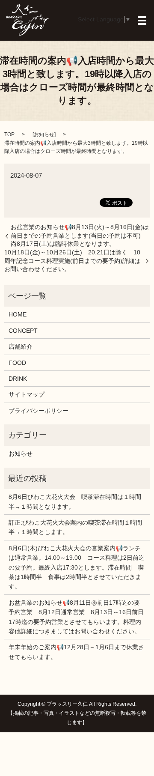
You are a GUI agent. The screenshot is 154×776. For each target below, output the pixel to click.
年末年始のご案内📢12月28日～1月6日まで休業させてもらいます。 (76, 652)
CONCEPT (23, 330)
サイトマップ (26, 394)
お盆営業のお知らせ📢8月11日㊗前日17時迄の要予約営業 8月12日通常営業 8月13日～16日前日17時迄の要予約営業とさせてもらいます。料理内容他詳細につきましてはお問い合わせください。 (76, 617)
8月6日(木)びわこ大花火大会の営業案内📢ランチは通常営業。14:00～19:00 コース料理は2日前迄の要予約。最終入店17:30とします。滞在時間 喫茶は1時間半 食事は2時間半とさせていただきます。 (77, 567)
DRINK (18, 378)
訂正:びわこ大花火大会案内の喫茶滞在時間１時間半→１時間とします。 (75, 527)
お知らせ (44, 134)
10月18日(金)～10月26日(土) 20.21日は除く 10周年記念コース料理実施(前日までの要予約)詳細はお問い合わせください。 (72, 260)
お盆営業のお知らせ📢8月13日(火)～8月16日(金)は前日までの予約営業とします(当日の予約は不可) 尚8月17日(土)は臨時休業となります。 (80, 235)
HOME (18, 314)
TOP (9, 134)
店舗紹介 (21, 346)
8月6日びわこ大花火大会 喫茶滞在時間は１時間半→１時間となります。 (75, 501)
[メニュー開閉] (142, 20)
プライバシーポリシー (38, 410)
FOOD (17, 362)
